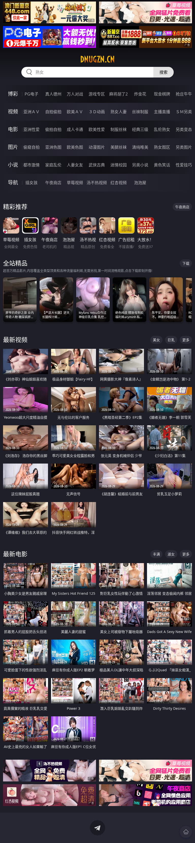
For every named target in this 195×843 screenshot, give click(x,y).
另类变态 (184, 129)
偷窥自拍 (31, 147)
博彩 (13, 93)
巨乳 (171, 339)
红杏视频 (118, 182)
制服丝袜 (118, 129)
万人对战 (75, 94)
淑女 (171, 554)
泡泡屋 (140, 182)
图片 (13, 147)
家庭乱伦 (53, 165)
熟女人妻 (118, 111)
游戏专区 (97, 94)
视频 (13, 111)
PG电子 (31, 94)
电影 (13, 129)
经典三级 (140, 129)
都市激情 (31, 165)
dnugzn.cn (97, 59)
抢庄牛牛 (184, 94)
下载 (185, 263)
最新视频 (15, 339)
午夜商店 (53, 182)
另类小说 (140, 165)
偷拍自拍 (53, 129)
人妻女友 (75, 165)
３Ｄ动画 (97, 111)
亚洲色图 (53, 147)
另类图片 (184, 147)
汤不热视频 (97, 182)
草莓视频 (75, 182)
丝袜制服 (140, 111)
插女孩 (31, 182)
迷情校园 (118, 165)
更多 (185, 339)
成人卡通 (75, 129)
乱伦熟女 (162, 129)
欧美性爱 (97, 129)
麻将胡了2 (118, 94)
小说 (13, 164)
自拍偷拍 (53, 111)
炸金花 (140, 94)
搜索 (163, 72)
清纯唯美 (140, 147)
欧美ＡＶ (75, 111)
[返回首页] (186, 832)
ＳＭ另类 (184, 111)
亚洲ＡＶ (31, 111)
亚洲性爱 (31, 129)
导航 (13, 182)
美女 (156, 339)
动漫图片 (97, 147)
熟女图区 (162, 147)
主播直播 (162, 111)
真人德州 (53, 94)
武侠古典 (97, 165)
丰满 (156, 554)
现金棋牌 (162, 94)
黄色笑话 (162, 165)
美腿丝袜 (118, 147)
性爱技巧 (184, 165)
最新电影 (15, 554)
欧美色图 (75, 147)
